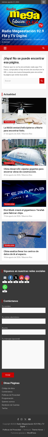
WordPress (31, 433)
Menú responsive (43, 2)
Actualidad (10, 94)
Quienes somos (8, 402)
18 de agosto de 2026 (12, 257)
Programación (7, 398)
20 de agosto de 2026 (12, 175)
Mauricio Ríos (27, 134)
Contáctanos (7, 392)
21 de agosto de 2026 (12, 134)
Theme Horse (37, 430)
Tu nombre (6, 306)
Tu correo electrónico (10, 317)
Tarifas (5, 408)
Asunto (5, 328)
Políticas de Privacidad (11, 395)
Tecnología (9, 122)
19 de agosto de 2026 (12, 216)
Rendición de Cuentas (10, 405)
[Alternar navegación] (5, 48)
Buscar (41, 81)
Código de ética (8, 388)
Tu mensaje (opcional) (11, 339)
